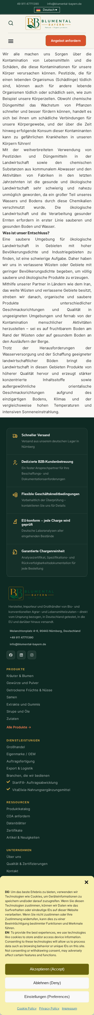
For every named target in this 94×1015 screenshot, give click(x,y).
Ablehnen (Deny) (47, 983)
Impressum (69, 1008)
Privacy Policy (49, 1008)
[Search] (14, 23)
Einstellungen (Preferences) (47, 996)
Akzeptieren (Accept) (47, 969)
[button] (86, 882)
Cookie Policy (27, 1008)
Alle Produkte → (19, 727)
